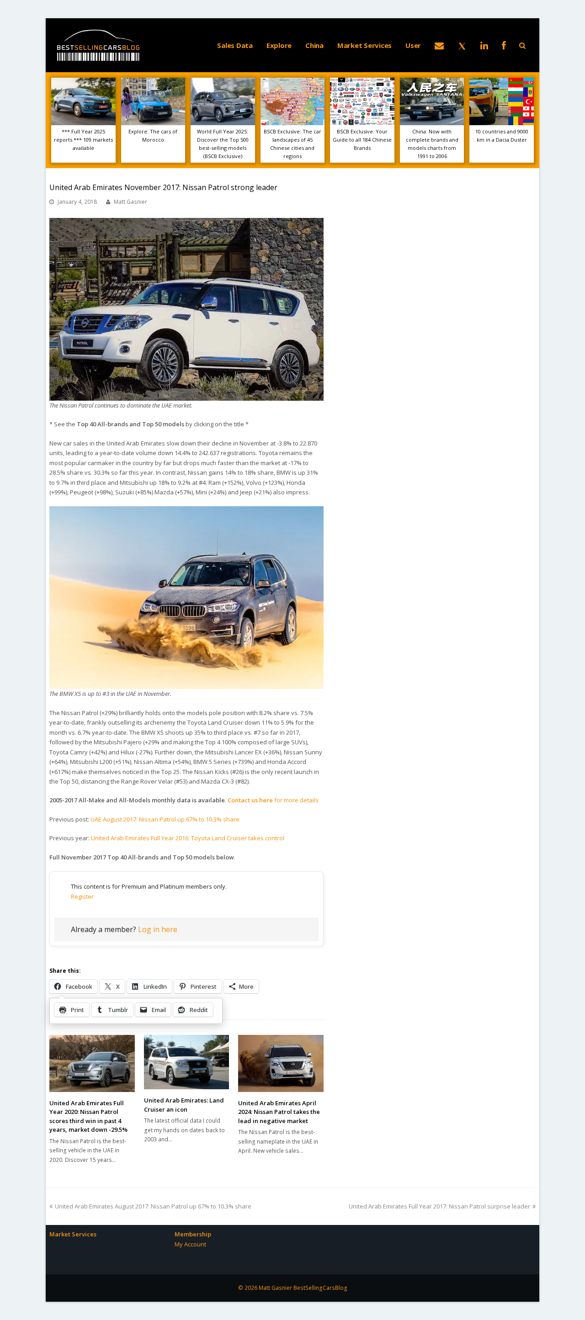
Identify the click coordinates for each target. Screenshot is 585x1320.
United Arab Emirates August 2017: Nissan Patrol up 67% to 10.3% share (152, 1206)
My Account (190, 1244)
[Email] (439, 45)
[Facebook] (504, 45)
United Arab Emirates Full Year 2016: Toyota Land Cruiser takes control (187, 838)
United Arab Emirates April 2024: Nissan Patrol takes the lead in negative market (279, 1112)
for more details (296, 800)
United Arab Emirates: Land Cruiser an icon (184, 1104)
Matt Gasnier (130, 202)
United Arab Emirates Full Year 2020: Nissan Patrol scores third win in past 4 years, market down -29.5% (88, 1116)
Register (82, 896)
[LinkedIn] (484, 45)
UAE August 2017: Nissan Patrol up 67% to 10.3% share (164, 819)
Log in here (157, 929)
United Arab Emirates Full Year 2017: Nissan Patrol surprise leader (439, 1206)
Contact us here (251, 800)
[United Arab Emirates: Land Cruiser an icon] (186, 1062)
